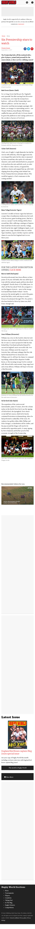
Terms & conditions (14, 918)
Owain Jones (5, 48)
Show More (9, 777)
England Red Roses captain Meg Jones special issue (16, 752)
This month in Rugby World (17, 768)
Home (3, 36)
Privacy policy (23, 918)
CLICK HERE (15, 270)
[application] (17, 495)
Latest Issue (10, 717)
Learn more (21, 24)
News (8, 36)
